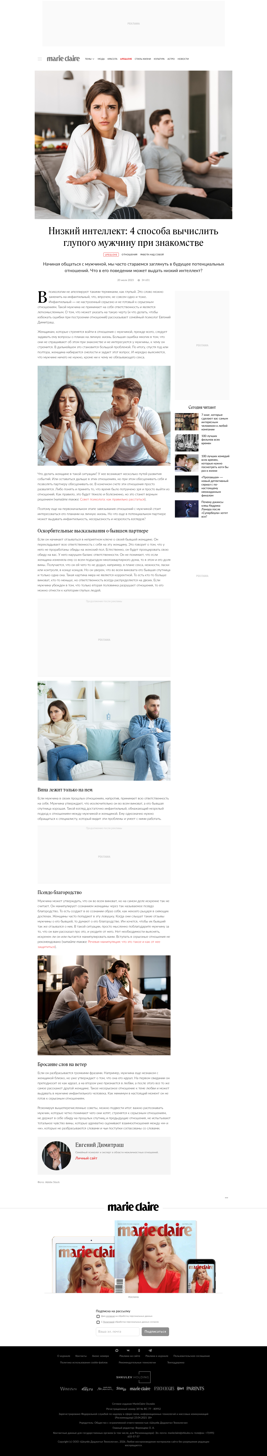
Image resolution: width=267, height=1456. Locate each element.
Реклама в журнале (156, 1356)
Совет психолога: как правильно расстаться (112, 499)
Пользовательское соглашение (191, 1356)
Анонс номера (100, 1356)
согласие (110, 1316)
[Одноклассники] (139, 1350)
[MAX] (117, 1350)
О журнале (63, 1356)
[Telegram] (150, 1350)
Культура (159, 59)
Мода (101, 59)
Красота (112, 59)
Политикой (108, 1322)
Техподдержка (175, 1362)
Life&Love (126, 59)
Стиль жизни (143, 59)
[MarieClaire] (63, 58)
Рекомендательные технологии (137, 1362)
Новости (183, 59)
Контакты (81, 1356)
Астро (171, 59)
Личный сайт (86, 1158)
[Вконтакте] (128, 1350)
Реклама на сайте (130, 1356)
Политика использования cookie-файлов (84, 1362)
